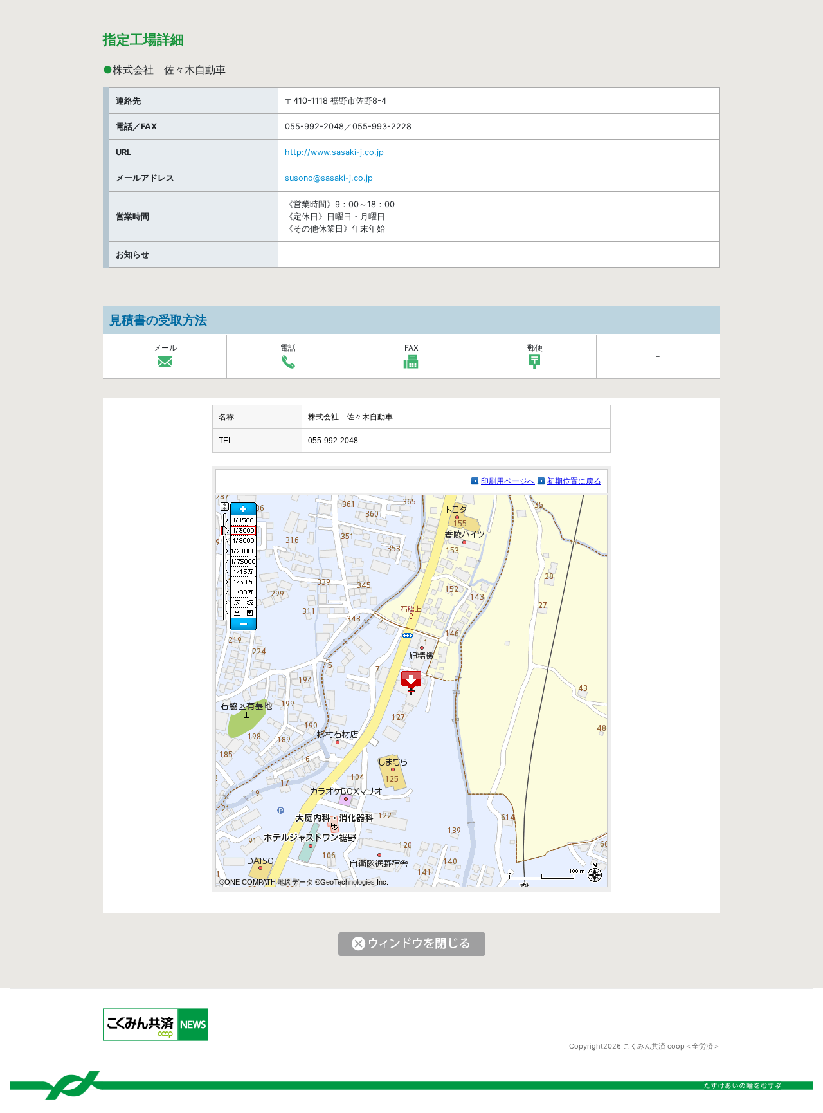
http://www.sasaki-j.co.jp (334, 152)
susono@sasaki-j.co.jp (329, 178)
